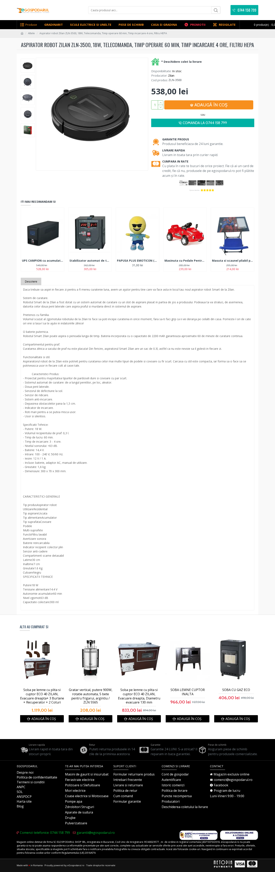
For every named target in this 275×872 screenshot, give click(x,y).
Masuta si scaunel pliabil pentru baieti (232, 260)
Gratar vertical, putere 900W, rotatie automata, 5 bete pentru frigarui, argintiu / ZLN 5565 (90, 696)
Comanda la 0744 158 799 (205, 123)
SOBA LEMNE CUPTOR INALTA (188, 692)
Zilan (171, 75)
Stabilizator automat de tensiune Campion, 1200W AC (90, 260)
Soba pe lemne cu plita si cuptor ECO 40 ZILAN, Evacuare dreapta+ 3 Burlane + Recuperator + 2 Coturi (42, 696)
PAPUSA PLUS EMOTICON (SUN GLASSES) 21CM (137, 260)
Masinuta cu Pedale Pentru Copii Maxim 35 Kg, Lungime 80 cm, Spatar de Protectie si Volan (185, 260)
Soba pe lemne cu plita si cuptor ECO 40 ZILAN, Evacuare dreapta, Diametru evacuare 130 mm (139, 696)
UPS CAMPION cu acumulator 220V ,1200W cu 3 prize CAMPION (42, 260)
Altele (31, 33)
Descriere (31, 281)
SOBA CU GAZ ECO (236, 690)
